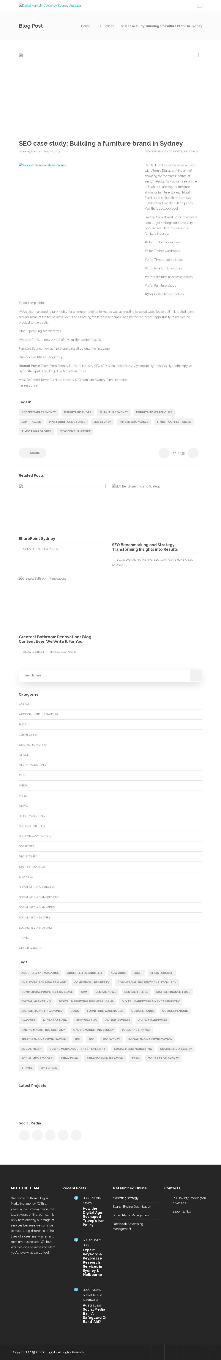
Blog (120, 559)
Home (85, 26)
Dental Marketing (32, 744)
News (23, 805)
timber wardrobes (36, 431)
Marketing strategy (126, 1198)
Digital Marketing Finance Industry (151, 1001)
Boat (138, 973)
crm (84, 992)
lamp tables (31, 421)
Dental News (105, 992)
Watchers (49, 1067)
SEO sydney (102, 421)
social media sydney (176, 1048)
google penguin (175, 1011)
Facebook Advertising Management (128, 1226)
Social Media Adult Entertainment (78, 1048)
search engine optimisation (43, 1039)
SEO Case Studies (156, 151)
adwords (118, 973)
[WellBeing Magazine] (28, 1102)
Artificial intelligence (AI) (38, 714)
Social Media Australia (36, 887)
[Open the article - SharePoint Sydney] (40, 508)
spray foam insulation (105, 1058)
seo (91, 1039)
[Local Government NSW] (71, 1102)
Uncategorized (31, 948)
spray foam (70, 1058)
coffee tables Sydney (38, 412)
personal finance (136, 1029)
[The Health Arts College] (93, 1102)
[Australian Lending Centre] (114, 1102)
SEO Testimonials (32, 866)
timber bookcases (133, 421)
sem (77, 1039)
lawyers (28, 1020)
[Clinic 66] (136, 1102)
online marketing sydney (93, 1029)
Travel (24, 937)
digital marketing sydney (41, 1011)
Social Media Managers (37, 907)
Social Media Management (39, 897)
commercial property (91, 982)
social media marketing (133, 1048)
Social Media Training (35, 927)
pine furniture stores (67, 421)
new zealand (86, 1020)
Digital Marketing (139, 559)
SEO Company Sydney (170, 559)
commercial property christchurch (147, 982)
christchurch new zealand (43, 982)
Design (24, 754)
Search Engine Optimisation (132, 1206)
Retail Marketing (32, 816)
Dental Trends (136, 992)
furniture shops (77, 412)
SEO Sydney (105, 26)
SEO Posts (175, 151)
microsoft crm (55, 1020)
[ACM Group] (49, 1102)
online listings (117, 1020)
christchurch (161, 973)
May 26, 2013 (52, 151)
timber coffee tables (173, 421)
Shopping (26, 876)
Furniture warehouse (154, 412)
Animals (25, 704)
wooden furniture (75, 431)
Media (23, 785)
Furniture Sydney (113, 412)
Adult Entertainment (85, 973)
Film (22, 775)
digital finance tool (173, 992)
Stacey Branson (31, 151)
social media (31, 1048)
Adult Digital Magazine (40, 973)
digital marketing (36, 1001)
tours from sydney (163, 1058)
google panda (142, 1011)
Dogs (75, 1011)
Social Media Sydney (35, 917)
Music (23, 795)
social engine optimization (150, 1039)
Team (135, 1058)
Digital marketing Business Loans (86, 1001)
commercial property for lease (47, 992)
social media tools (36, 1058)
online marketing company (43, 1029)
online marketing (152, 1020)
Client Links (32, 548)
